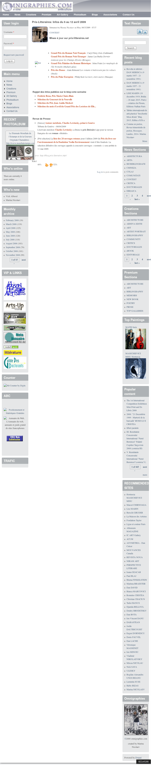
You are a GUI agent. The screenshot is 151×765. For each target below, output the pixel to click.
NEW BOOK (132, 299)
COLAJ (130, 171)
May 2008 (10, 231)
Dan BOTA (132, 614)
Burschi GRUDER (135, 512)
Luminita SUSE (133, 681)
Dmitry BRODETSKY (137, 610)
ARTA (129, 159)
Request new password (14, 54)
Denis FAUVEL (134, 637)
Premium (46, 14)
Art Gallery (62, 14)
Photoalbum (80, 14)
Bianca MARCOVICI (136, 591)
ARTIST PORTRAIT (136, 231)
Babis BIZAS (132, 685)
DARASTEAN (133, 622)
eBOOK (130, 250)
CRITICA (131, 183)
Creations (31, 14)
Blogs (95, 14)
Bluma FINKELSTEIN (137, 579)
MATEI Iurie (131, 327)
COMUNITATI (133, 175)
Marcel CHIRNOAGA (136, 504)
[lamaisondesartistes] (15, 288)
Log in (100, 171)
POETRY (131, 303)
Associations (110, 14)
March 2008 (11, 224)
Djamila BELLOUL (135, 606)
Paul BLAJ (131, 575)
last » (137, 199)
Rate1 (34, 161)
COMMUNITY (134, 239)
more (145, 474)
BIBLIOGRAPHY (135, 235)
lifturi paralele (132, 427)
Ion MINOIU (132, 651)
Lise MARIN (132, 508)
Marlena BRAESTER (136, 583)
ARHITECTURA (134, 156)
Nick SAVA (132, 666)
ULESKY (131, 670)
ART (129, 227)
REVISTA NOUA (135, 557)
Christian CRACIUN (136, 599)
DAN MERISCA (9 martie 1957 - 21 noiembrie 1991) (135, 86)
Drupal (138, 757)
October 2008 (12, 251)
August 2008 (11, 243)
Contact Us (128, 14)
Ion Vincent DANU (135, 618)
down (51, 165)
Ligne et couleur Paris (136, 524)
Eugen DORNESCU (136, 633)
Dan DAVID (132, 587)
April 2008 (10, 227)
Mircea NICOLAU (135, 662)
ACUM (130, 538)
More (144, 141)
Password (9, 43)
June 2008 (10, 235)
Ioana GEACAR (134, 572)
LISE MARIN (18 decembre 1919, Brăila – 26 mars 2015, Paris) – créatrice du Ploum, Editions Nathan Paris (136, 100)
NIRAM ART (133, 561)
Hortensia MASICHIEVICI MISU (134, 497)
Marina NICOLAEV (136, 689)
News (17, 14)
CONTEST (54, 32)
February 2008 (12, 220)
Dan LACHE (132, 640)
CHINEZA (131, 167)
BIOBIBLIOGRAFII (136, 163)
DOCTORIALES (134, 186)
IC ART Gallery (134, 535)
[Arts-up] (15, 305)
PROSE (130, 306)
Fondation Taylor (134, 520)
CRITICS (131, 242)
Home (6, 14)
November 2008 (13, 254)
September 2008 (13, 247)
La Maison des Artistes (137, 516)
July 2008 (10, 239)
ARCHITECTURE (135, 219)
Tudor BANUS (133, 602)
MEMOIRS (132, 295)
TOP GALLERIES (135, 310)
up (47, 165)
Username (9, 31)
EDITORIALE (133, 254)
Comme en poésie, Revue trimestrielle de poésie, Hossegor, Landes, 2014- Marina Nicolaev (136, 130)
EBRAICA (131, 190)
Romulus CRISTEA (135, 595)
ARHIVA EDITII (134, 223)
